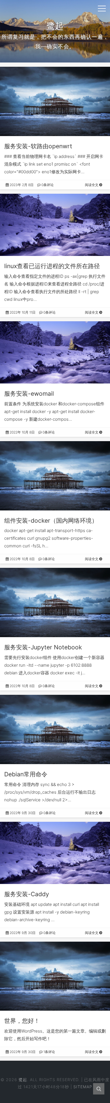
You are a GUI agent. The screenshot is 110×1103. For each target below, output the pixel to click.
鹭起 (23, 1079)
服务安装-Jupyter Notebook (43, 647)
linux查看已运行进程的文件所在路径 (52, 266)
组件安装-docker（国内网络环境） (51, 520)
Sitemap (82, 1086)
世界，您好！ (22, 1020)
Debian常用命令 (25, 774)
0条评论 (47, 185)
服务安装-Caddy (26, 894)
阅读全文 (92, 185)
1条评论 (49, 1052)
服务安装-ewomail (29, 393)
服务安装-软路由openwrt (38, 146)
